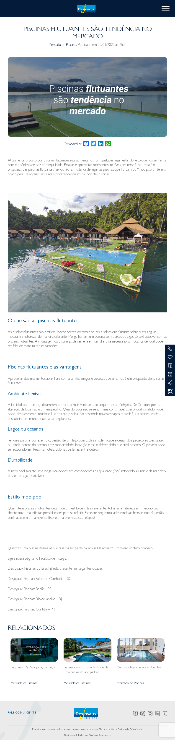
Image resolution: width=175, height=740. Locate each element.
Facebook (45, 559)
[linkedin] (159, 713)
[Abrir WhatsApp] (163, 728)
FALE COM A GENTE (22, 712)
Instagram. (63, 559)
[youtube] (165, 713)
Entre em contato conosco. (134, 548)
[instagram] (151, 713)
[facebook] (137, 713)
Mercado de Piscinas (63, 45)
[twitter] (144, 713)
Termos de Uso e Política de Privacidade (120, 729)
